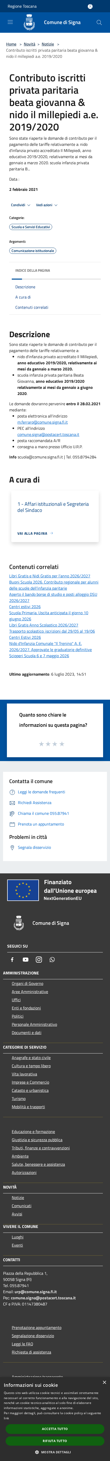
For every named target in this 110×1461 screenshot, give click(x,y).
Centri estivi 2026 (25, 606)
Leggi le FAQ (22, 1344)
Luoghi (18, 1237)
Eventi (17, 1245)
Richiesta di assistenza (31, 1352)
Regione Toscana (22, 6)
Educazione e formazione (33, 1131)
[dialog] (55, 1419)
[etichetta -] (62, 743)
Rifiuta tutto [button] (55, 1441)
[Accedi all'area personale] (90, 7)
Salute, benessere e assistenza (38, 1164)
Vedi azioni (44, 205)
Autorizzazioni (24, 1172)
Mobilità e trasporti (28, 1107)
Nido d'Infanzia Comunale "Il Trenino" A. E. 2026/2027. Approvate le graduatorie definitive (50, 646)
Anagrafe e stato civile (31, 1057)
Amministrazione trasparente (37, 1377)
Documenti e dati (26, 1032)
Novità (29, 44)
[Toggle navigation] (10, 22)
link (6, 1418)
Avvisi (17, 1214)
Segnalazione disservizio (33, 1336)
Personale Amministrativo (34, 1024)
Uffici (16, 1000)
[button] (55, 1452)
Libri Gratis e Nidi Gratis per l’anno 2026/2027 (49, 576)
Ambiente (20, 1156)
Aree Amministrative (30, 991)
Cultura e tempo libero (31, 1066)
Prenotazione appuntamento (36, 1327)
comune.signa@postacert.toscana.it (48, 434)
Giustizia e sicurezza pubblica (37, 1140)
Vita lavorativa (24, 1074)
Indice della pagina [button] (32, 270)
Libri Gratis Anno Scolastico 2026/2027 (43, 625)
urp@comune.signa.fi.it (36, 1292)
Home (11, 44)
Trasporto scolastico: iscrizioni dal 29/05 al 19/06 (52, 631)
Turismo (19, 1098)
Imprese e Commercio (30, 1082)
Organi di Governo (27, 983)
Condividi (18, 205)
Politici (18, 1016)
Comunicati (21, 1206)
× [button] (104, 1383)
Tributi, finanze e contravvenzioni (41, 1148)
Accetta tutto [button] (55, 1429)
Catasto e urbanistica (30, 1090)
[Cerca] (99, 22)
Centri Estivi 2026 (25, 637)
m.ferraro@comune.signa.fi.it (42, 422)
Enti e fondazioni (26, 1008)
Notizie (48, 44)
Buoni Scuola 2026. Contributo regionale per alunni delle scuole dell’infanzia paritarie (53, 585)
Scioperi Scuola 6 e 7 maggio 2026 (39, 656)
